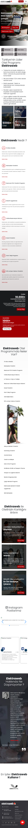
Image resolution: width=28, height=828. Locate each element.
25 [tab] (14, 792)
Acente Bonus (8, 455)
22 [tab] (21, 790)
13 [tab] (2, 790)
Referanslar (17, 813)
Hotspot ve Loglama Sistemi (12, 473)
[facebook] (9, 822)
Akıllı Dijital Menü (8, 397)
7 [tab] (20, 756)
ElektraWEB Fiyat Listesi (19, 811)
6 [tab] (18, 756)
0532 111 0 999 (6, 814)
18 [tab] (13, 790)
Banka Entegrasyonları (10, 477)
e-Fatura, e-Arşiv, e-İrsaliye (12, 379)
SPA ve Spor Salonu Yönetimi (12, 401)
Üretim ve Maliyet (9, 459)
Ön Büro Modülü (8, 361)
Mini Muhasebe (8, 493)
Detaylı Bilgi (20, 309)
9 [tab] (19, 788)
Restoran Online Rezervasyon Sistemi (14, 383)
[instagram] (3, 822)
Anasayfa (16, 809)
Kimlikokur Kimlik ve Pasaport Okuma (14, 468)
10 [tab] (21, 788)
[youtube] (12, 822)
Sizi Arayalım (6, 27)
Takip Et (5, 623)
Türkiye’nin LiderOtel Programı (12, 62)
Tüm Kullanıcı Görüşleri (14, 759)
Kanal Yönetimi (8, 388)
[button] (25, 621)
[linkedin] (14, 822)
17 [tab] (10, 790)
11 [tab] (23, 788)
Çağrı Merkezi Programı (11, 481)
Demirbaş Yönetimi (9, 451)
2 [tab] (9, 756)
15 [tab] (6, 790)
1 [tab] (7, 756)
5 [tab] (16, 756)
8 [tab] (17, 788)
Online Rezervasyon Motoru (12, 375)
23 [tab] (23, 790)
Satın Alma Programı (10, 464)
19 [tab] (15, 790)
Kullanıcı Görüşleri (18, 817)
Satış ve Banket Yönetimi (11, 446)
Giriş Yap (21, 1)
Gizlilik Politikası (18, 818)
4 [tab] (14, 756)
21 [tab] (19, 790)
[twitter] (6, 822)
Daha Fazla (4, 159)
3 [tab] (12, 756)
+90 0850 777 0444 (7, 4)
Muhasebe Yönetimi (9, 366)
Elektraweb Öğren (7, 31)
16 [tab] (8, 790)
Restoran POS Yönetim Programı (13, 370)
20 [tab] (17, 790)
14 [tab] (4, 790)
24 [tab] (26, 790)
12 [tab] (26, 788)
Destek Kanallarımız (18, 815)
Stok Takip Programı (10, 392)
